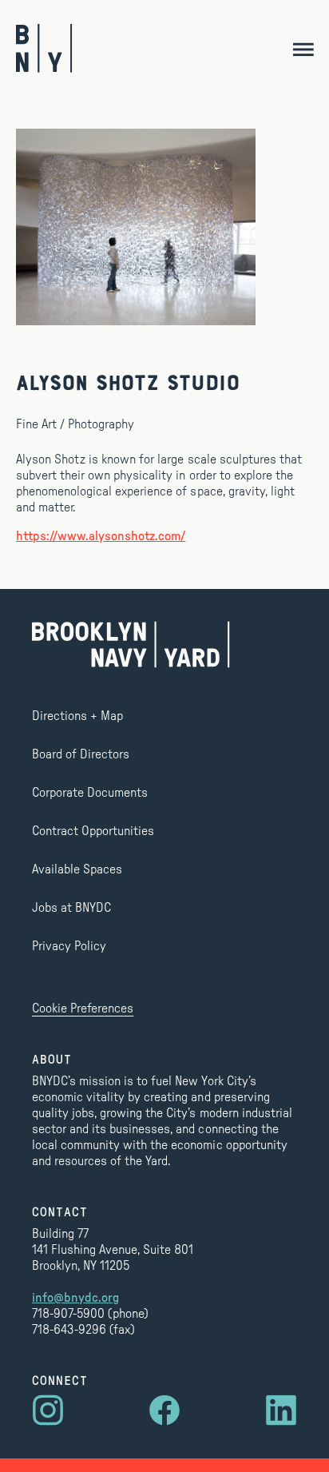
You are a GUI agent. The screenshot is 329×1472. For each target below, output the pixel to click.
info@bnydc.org (75, 1297)
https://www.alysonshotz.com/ (100, 536)
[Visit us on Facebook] (164, 1410)
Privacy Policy (69, 946)
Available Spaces (77, 869)
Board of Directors (80, 754)
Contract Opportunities (93, 831)
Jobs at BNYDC (71, 907)
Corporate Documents (90, 792)
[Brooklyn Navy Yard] (44, 48)
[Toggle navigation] (303, 48)
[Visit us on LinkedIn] (281, 1410)
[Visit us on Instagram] (48, 1410)
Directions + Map (77, 716)
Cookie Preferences (82, 1008)
